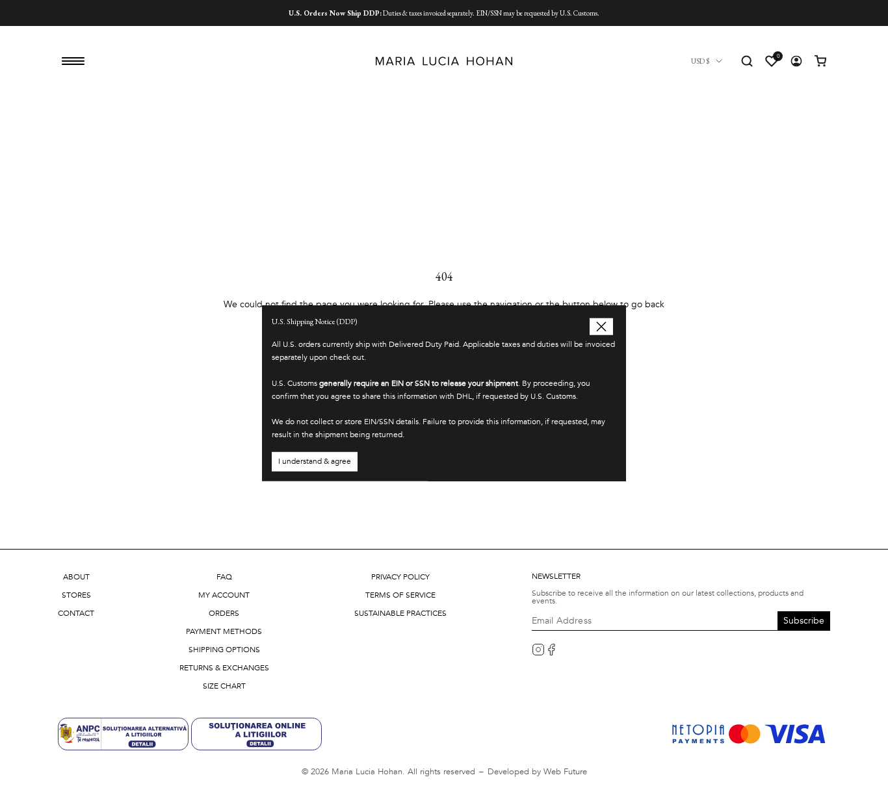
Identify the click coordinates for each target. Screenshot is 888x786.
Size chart (224, 686)
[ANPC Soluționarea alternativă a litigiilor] (124, 733)
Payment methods (224, 631)
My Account (224, 595)
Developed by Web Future (537, 772)
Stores (76, 595)
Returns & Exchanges (224, 668)
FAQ (224, 577)
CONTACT (76, 613)
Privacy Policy (400, 577)
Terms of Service (400, 595)
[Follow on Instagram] (538, 649)
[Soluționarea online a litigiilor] (256, 733)
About (76, 577)
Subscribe (803, 621)
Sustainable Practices (400, 613)
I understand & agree (314, 460)
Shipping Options (224, 649)
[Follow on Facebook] (551, 649)
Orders (224, 613)
